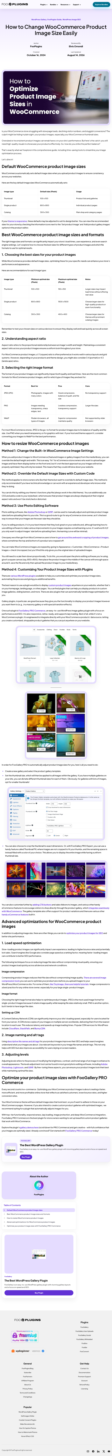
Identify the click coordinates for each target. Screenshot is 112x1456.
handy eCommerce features (15, 914)
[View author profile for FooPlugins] (39, 1185)
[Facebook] (93, 1451)
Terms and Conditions (27, 1393)
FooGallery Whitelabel (84, 1339)
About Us (27, 1385)
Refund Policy (84, 1385)
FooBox (84, 1343)
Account (84, 1381)
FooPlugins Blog (27, 1368)
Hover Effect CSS (27, 1436)
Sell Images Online (27, 1416)
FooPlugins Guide (54, 19)
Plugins (43, 4)
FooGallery (84, 1327)
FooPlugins (36, 46)
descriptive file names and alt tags (23, 1041)
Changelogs (27, 1397)
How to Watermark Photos (27, 1432)
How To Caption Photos (27, 1428)
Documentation (84, 1372)
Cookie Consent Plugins (27, 1420)
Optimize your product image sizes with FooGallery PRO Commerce (33, 1226)
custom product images (59, 585)
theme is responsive (17, 221)
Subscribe (27, 1372)
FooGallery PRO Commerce (32, 610)
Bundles (53, 4)
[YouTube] (109, 1451)
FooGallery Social (84, 1335)
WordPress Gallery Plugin (28, 1412)
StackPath (25, 1028)
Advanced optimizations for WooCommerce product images (31, 1222)
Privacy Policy (28, 1389)
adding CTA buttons (42, 904)
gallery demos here (29, 1127)
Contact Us (84, 1368)
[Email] (88, 1451)
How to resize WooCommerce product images (25, 1218)
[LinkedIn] (98, 1451)
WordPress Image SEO (72, 19)
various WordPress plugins (23, 575)
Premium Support (84, 1376)
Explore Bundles (101, 4)
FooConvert (84, 1351)
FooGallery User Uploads (84, 1331)
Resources (64, 4)
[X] (103, 1451)
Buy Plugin (26, 1157)
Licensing (84, 1389)
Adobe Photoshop (36, 512)
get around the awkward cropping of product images (83, 537)
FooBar (84, 1347)
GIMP (50, 512)
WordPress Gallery (38, 19)
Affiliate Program (27, 1381)
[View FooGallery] (10, 1149)
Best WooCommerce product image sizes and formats (28, 1214)
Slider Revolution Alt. (27, 1424)
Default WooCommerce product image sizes (25, 1210)
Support (76, 4)
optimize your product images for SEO (84, 933)
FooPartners (27, 1376)
